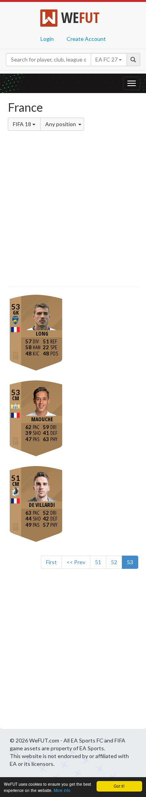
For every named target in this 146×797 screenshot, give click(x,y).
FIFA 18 (22, 124)
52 (114, 562)
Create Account (86, 38)
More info (62, 790)
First (51, 562)
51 (98, 562)
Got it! (119, 786)
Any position (61, 124)
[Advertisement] (73, 210)
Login (47, 38)
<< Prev (76, 562)
